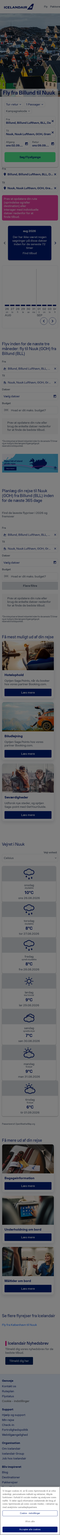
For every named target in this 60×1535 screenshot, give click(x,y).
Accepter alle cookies (30, 1529)
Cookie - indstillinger (30, 1513)
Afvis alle (29, 1521)
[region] (30, 1511)
